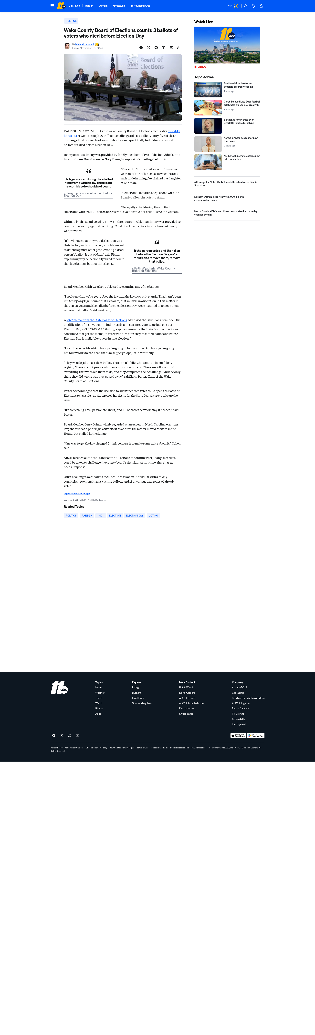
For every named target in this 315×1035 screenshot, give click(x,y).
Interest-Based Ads (159, 748)
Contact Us (238, 693)
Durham (103, 5)
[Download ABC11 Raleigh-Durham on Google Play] (255, 735)
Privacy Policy (57, 748)
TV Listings (238, 714)
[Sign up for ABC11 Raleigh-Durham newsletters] (77, 735)
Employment (239, 724)
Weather (100, 693)
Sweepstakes (186, 714)
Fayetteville (119, 5)
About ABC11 (239, 687)
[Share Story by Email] (171, 47)
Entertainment (187, 708)
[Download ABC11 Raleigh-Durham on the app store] (238, 735)
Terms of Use (142, 748)
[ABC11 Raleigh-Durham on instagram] (69, 735)
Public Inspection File (179, 748)
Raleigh (89, 5)
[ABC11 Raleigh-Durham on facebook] (54, 735)
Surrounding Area (140, 5)
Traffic (98, 698)
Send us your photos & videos (248, 698)
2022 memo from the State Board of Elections (97, 320)
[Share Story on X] (148, 47)
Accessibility (238, 719)
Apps (98, 714)
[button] (52, 5)
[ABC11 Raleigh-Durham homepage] (61, 6)
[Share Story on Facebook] (141, 47)
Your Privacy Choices (74, 748)
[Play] (227, 45)
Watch (98, 703)
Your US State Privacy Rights (122, 748)
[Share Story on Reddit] (156, 47)
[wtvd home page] (59, 687)
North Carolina (187, 693)
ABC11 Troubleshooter (192, 703)
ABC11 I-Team (187, 698)
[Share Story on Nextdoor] (164, 47)
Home (98, 687)
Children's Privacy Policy (96, 748)
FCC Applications (199, 748)
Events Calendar (241, 708)
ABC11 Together (241, 703)
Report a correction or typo (77, 493)
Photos (99, 708)
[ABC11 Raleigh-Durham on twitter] (61, 735)
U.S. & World (186, 687)
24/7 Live (74, 5)
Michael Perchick (84, 44)
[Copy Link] (179, 47)
